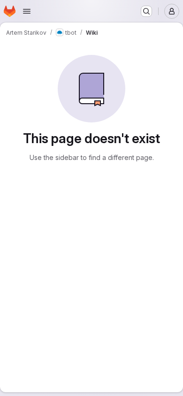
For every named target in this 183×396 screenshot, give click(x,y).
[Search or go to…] (146, 11)
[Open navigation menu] (26, 11)
